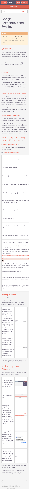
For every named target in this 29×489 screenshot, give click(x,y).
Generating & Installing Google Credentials (13, 138)
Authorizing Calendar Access (12, 367)
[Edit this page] (22, 11)
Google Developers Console (11, 152)
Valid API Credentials (7, 73)
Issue (25, 11)
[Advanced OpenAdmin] (8, 481)
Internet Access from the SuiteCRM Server (14, 93)
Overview (6, 48)
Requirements (6, 69)
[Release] (21, 481)
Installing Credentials (8, 295)
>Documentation (13, 6)
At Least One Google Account (10, 115)
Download (24, 2)
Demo (18, 2)
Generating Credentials (9, 144)
